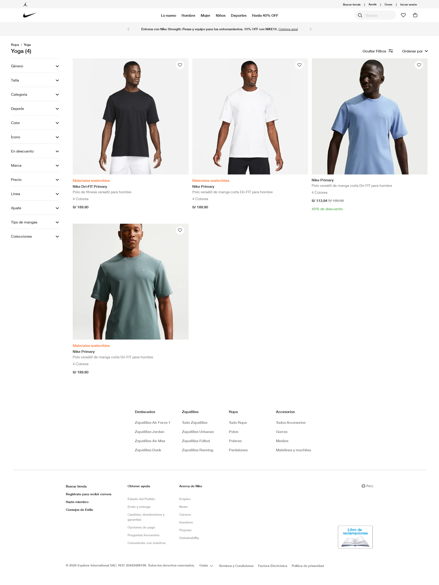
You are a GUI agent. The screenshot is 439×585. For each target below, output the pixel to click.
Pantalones (238, 450)
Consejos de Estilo (79, 510)
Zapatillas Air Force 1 (153, 422)
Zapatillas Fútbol (196, 440)
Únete (388, 4)
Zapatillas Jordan (149, 431)
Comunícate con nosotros (147, 543)
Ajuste (16, 208)
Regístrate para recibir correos (88, 494)
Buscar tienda (352, 4)
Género (17, 66)
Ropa (15, 44)
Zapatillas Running (197, 450)
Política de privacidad (308, 566)
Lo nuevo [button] (168, 15)
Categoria (19, 94)
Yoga (27, 44)
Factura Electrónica (272, 566)
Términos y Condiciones (236, 566)
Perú (369, 486)
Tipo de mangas (24, 222)
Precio (16, 179)
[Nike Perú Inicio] (30, 15)
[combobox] (375, 15)
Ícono (15, 137)
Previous (128, 29)
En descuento (22, 151)
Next (310, 29)
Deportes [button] (238, 15)
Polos (233, 431)
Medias (282, 440)
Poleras (235, 440)
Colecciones (21, 236)
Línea (15, 194)
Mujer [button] (205, 15)
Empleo (184, 499)
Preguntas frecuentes (143, 535)
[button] (408, 4)
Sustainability (189, 538)
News (183, 507)
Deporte (17, 108)
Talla (15, 80)
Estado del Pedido (141, 499)
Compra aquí (288, 29)
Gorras (281, 431)
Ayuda (373, 4)
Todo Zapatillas (194, 422)
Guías (204, 565)
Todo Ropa (238, 422)
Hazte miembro (77, 502)
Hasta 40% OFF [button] (265, 15)
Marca (16, 165)
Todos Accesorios (290, 422)
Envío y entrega (139, 507)
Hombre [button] (188, 15)
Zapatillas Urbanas (198, 431)
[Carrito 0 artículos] (415, 15)
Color (15, 123)
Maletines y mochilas (293, 450)
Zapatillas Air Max (150, 440)
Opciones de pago (141, 527)
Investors (186, 522)
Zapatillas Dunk (148, 450)
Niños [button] (220, 15)
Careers (185, 514)
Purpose (185, 530)
